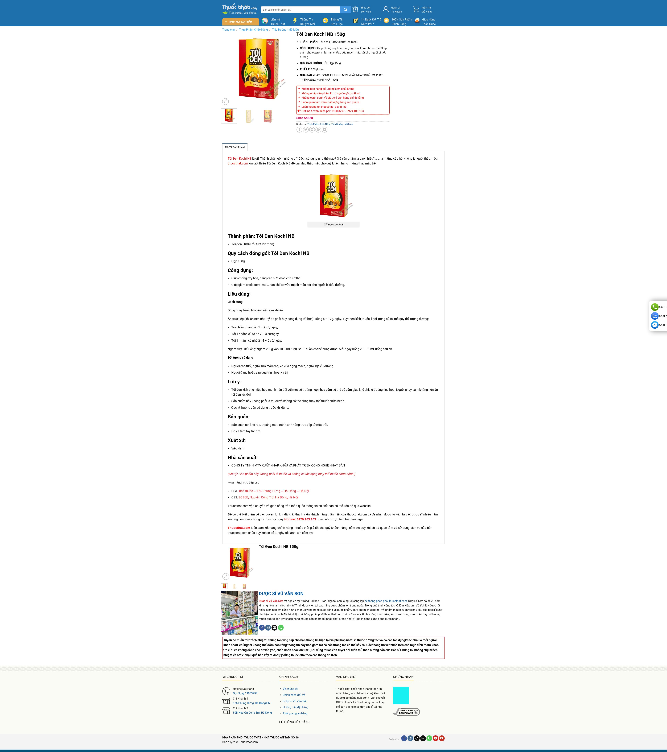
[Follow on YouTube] (442, 738)
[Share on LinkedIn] (324, 130)
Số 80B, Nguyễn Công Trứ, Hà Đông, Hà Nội (268, 497)
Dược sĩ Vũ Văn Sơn (295, 701)
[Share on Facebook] (299, 130)
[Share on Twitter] (306, 130)
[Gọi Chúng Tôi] (281, 628)
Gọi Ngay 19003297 (245, 693)
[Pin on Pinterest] (318, 130)
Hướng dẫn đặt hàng (295, 707)
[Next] (289, 68)
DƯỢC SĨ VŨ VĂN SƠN (281, 593)
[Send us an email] (274, 628)
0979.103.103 (306, 519)
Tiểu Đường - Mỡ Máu (285, 29)
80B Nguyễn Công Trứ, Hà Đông (252, 712)
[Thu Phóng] (225, 101)
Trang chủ (228, 29)
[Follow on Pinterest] (435, 738)
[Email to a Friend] (312, 130)
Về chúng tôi (290, 689)
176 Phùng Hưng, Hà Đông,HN (251, 703)
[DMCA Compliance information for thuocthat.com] (406, 711)
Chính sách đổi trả (294, 695)
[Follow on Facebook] (262, 628)
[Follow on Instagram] (268, 628)
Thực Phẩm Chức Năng (253, 29)
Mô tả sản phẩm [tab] (235, 147)
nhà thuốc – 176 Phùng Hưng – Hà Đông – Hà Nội (274, 491)
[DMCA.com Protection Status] (401, 695)
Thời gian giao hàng (295, 713)
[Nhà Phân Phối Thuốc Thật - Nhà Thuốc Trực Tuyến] (239, 9)
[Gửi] (345, 9)
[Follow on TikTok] (417, 738)
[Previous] (227, 68)
